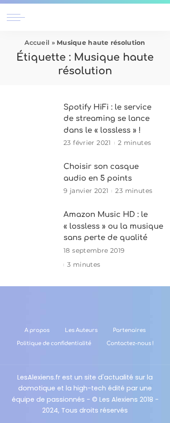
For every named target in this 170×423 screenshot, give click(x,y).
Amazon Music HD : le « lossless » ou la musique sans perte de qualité (113, 226)
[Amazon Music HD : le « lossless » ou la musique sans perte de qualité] (32, 239)
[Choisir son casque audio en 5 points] (32, 178)
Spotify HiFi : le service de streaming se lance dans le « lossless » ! (107, 119)
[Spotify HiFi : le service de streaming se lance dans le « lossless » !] (32, 125)
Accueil (36, 42)
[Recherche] (157, 17)
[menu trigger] (18, 17)
